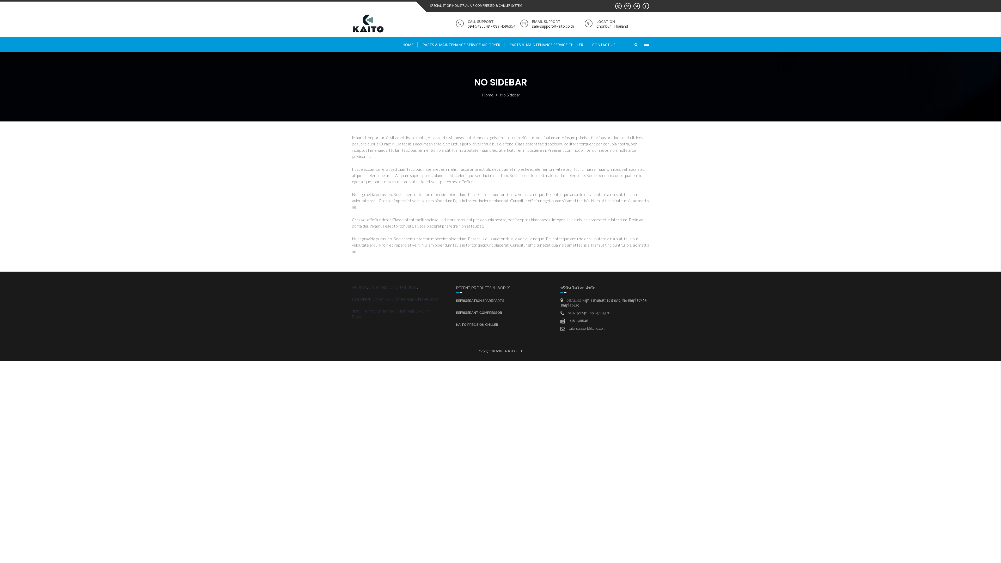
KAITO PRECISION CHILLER (477, 325)
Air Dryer (359, 287)
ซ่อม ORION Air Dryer (399, 287)
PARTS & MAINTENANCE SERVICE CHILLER (546, 44)
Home (407, 44)
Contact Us (603, 44)
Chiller (374, 287)
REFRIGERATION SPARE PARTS (480, 301)
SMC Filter (398, 311)
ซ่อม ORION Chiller (368, 299)
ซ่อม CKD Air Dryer (423, 299)
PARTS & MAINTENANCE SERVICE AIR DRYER (461, 44)
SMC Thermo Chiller (370, 311)
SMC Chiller (395, 299)
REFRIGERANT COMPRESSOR (479, 313)
